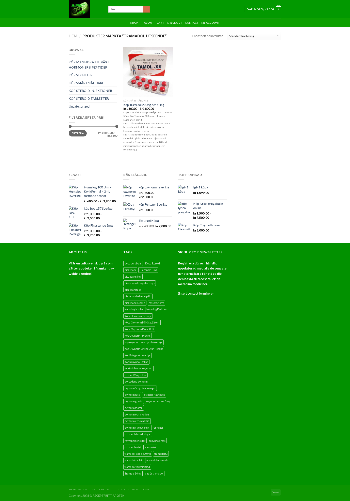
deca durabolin (133, 263)
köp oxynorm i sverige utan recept (143, 342)
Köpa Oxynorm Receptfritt (139, 329)
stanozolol (150, 447)
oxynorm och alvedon (137, 414)
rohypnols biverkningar (138, 434)
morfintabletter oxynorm (138, 368)
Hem (73, 36)
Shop (134, 22)
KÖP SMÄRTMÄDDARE (86, 83)
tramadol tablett (134, 460)
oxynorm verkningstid (137, 421)
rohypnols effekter (135, 440)
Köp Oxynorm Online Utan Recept (144, 348)
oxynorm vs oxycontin (137, 427)
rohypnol (158, 427)
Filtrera (78, 133)
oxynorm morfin (134, 407)
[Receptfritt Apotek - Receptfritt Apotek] (85, 9)
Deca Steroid (152, 263)
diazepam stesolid (135, 302)
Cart (160, 22)
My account (210, 22)
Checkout (174, 22)
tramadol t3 (161, 453)
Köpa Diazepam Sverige (138, 316)
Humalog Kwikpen (156, 309)
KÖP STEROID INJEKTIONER (90, 90)
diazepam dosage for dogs (140, 283)
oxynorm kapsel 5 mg (158, 401)
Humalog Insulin (134, 309)
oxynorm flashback (154, 394)
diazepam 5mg (133, 276)
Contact (191, 22)
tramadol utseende (157, 460)
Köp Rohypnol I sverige (137, 355)
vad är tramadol (154, 473)
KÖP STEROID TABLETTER (89, 98)
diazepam (130, 270)
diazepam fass (133, 289)
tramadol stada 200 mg (138, 453)
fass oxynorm (156, 302)
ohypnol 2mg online (135, 375)
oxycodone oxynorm (136, 381)
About (149, 22)
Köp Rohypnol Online (136, 362)
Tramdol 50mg (133, 473)
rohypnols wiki (133, 447)
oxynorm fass (132, 394)
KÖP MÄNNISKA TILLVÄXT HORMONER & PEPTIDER (89, 64)
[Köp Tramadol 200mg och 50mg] (148, 72)
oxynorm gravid (134, 401)
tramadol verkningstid (137, 466)
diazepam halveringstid (138, 296)
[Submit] (146, 9)
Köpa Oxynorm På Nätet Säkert (142, 322)
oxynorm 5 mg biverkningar (140, 388)
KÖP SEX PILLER (80, 75)
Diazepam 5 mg (148, 270)
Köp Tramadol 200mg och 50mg (143, 105)
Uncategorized (79, 106)
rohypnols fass (157, 440)
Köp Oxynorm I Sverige (137, 335)
